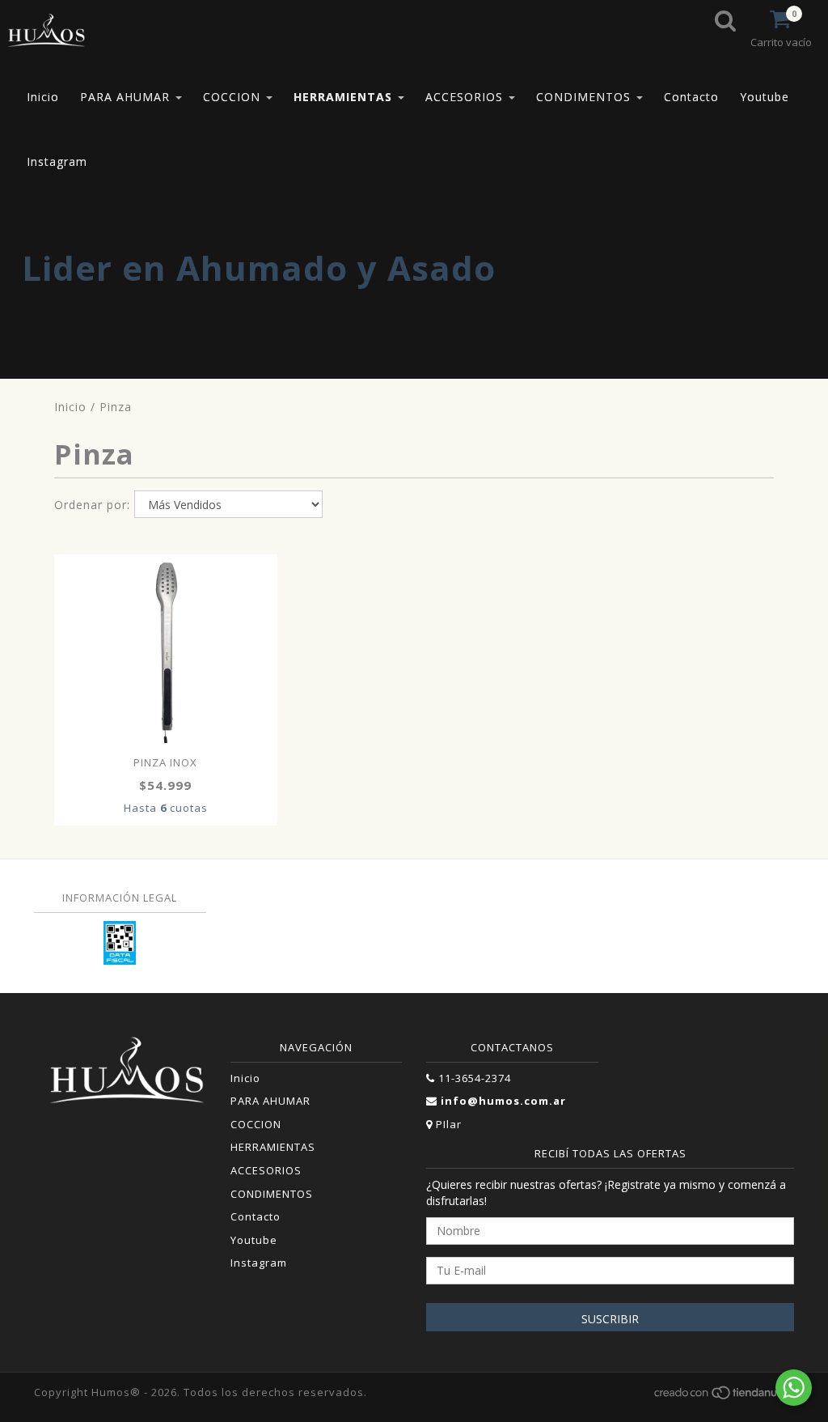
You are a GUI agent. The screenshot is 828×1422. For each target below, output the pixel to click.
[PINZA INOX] (165, 651)
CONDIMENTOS (585, 96)
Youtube (764, 96)
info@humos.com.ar (503, 1100)
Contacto (691, 96)
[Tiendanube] (723, 1396)
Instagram (57, 161)
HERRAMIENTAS (345, 96)
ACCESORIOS (466, 96)
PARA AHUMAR (127, 96)
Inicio (43, 96)
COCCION (233, 96)
